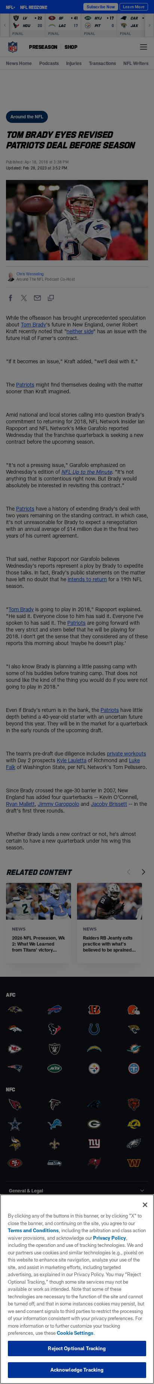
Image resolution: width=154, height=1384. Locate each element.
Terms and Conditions (33, 1230)
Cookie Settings (75, 1333)
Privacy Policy (109, 1238)
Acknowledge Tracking (77, 1370)
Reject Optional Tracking (77, 1348)
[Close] (145, 1205)
